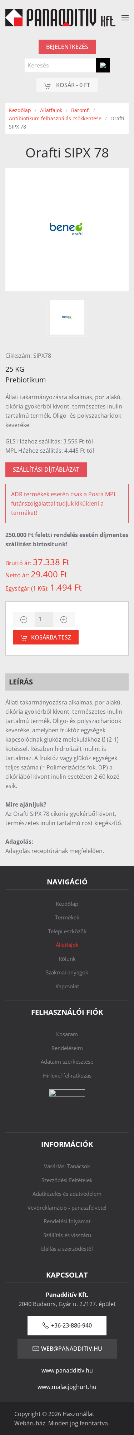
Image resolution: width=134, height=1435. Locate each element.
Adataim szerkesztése (67, 1061)
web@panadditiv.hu (71, 1349)
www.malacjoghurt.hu (67, 1387)
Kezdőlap (67, 903)
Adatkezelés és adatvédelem (67, 1193)
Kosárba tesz (51, 637)
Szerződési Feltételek (67, 1180)
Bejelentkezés (67, 47)
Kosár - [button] (72, 85)
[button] (125, 18)
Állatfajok (67, 944)
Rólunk (67, 958)
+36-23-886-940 (71, 1325)
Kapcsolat (67, 986)
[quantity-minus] (24, 619)
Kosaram (67, 1034)
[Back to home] (60, 18)
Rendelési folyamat (67, 1221)
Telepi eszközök (67, 931)
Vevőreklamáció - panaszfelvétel (67, 1207)
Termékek (67, 917)
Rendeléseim (67, 1048)
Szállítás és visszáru (67, 1235)
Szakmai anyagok (67, 972)
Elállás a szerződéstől (67, 1248)
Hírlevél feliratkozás (67, 1075)
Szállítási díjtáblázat (46, 469)
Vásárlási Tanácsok (67, 1166)
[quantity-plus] (64, 619)
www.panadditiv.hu (67, 1370)
